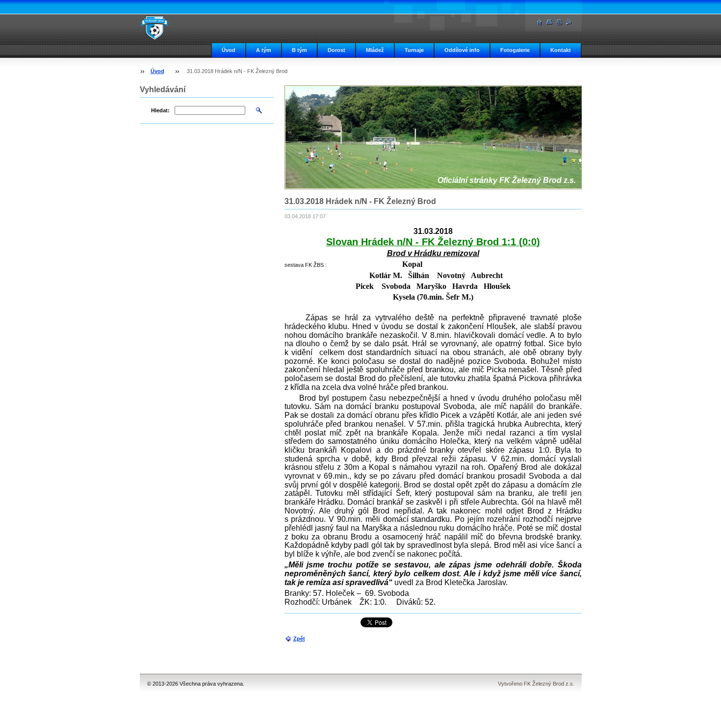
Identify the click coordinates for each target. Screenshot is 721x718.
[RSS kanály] (569, 22)
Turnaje (414, 50)
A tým (263, 50)
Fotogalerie (515, 50)
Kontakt (560, 50)
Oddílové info (462, 50)
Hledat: (160, 110)
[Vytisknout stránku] (559, 22)
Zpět (299, 638)
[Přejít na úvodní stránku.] (154, 27)
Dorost (336, 50)
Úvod (228, 50)
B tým (299, 50)
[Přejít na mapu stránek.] (549, 22)
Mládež (375, 50)
